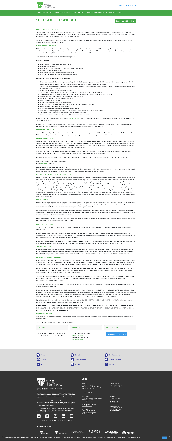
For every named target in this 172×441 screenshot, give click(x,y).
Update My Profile (80, 359)
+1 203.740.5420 (77, 335)
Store (42, 364)
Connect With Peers (62, 13)
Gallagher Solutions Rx (88, 389)
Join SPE (111, 364)
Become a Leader (78, 13)
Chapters (43, 359)
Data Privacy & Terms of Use (63, 420)
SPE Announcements (116, 385)
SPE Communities (114, 355)
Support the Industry (114, 13)
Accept (164, 437)
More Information (87, 406)
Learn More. (136, 437)
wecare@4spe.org (73, 118)
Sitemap (50, 420)
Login (134, 5)
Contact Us (44, 420)
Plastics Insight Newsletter (117, 387)
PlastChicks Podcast (87, 385)
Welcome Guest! (124, 5)
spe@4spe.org (44, 163)
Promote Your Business (95, 13)
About (43, 355)
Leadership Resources (115, 359)
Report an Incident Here (125, 21)
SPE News (78, 364)
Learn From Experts (45, 13)
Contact (77, 355)
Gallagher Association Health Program (92, 387)
